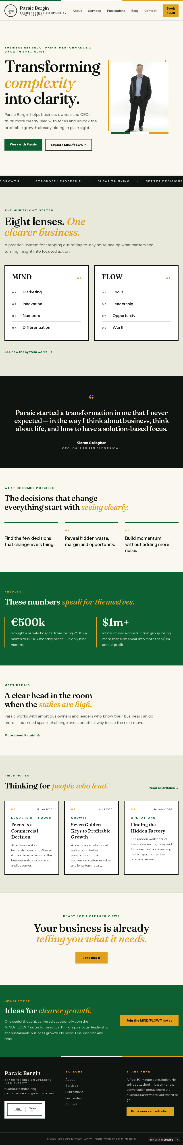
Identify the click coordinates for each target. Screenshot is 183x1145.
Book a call (170, 10)
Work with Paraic (23, 144)
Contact (150, 11)
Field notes (73, 1098)
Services (94, 11)
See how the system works (25, 352)
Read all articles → (164, 788)
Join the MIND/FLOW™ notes (149, 1020)
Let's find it (91, 958)
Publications (116, 11)
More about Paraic (19, 735)
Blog (134, 11)
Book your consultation (150, 1111)
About (77, 11)
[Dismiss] (177, 1139)
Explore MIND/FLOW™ (68, 145)
